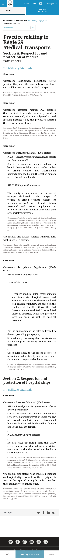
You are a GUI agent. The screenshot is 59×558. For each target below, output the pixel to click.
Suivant (51, 554)
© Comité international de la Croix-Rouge (30, 550)
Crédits (34, 3)
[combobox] (4, 27)
